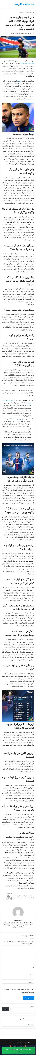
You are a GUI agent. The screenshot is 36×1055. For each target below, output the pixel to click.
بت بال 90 (30, 1024)
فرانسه (19, 81)
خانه (31, 12)
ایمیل (32, 974)
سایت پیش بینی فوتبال (27, 63)
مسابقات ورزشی (24, 12)
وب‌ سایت (31, 982)
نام (33, 967)
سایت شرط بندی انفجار (26, 1019)
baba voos (18, 920)
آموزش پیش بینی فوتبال (16, 419)
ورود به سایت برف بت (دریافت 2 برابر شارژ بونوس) (18, 1050)
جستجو (32, 1006)
